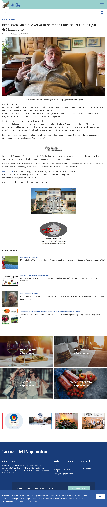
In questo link (8, 171)
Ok (100, 496)
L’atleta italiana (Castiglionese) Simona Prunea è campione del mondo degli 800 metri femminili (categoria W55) (62, 260)
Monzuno (51, 312)
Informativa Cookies (93, 466)
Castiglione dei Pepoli (27, 257)
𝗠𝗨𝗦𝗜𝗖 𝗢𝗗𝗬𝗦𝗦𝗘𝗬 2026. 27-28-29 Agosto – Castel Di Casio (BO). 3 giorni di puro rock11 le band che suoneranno (58, 279)
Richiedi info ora (79, 488)
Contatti (88, 468)
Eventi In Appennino (38, 275)
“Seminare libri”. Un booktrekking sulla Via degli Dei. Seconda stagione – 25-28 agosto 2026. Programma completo (60, 316)
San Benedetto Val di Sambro (70, 312)
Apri (102, 5)
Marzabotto (7, 20)
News (14, 20)
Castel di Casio (25, 275)
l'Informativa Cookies (76, 498)
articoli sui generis (27, 293)
